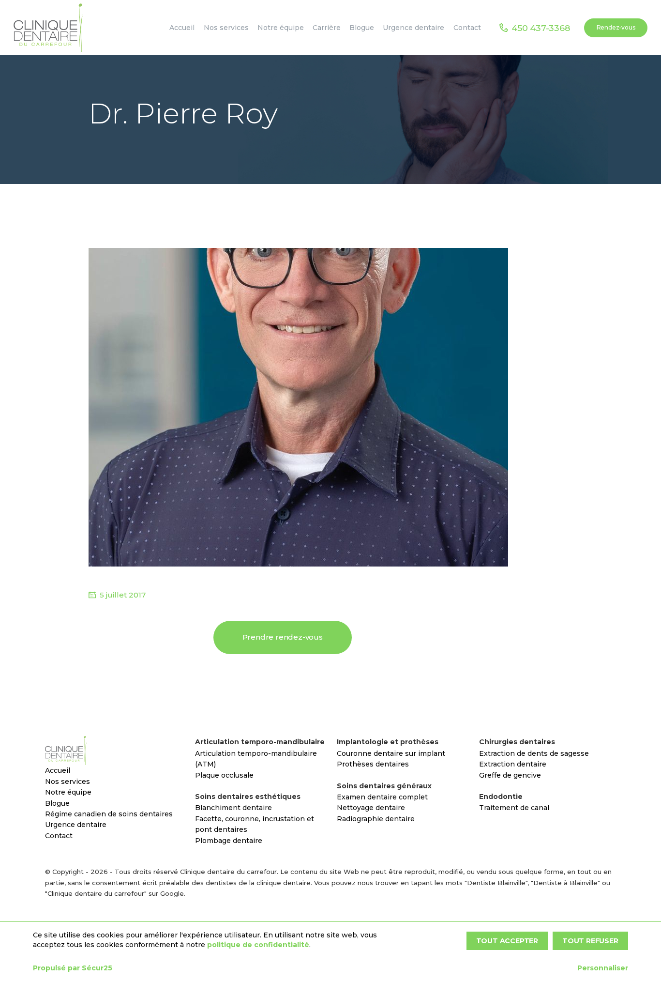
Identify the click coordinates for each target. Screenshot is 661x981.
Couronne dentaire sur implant (391, 753)
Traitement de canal (514, 807)
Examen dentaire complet (382, 797)
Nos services (67, 781)
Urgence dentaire (75, 824)
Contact (59, 835)
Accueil (57, 770)
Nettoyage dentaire (371, 807)
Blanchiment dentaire (233, 807)
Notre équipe (68, 792)
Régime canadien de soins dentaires (109, 814)
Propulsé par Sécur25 (72, 968)
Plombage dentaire (228, 840)
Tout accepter (507, 940)
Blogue (57, 803)
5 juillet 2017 (123, 594)
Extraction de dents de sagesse (534, 753)
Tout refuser (590, 940)
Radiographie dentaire (376, 818)
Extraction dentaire (512, 764)
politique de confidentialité (258, 944)
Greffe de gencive (510, 775)
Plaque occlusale (224, 775)
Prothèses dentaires (373, 764)
